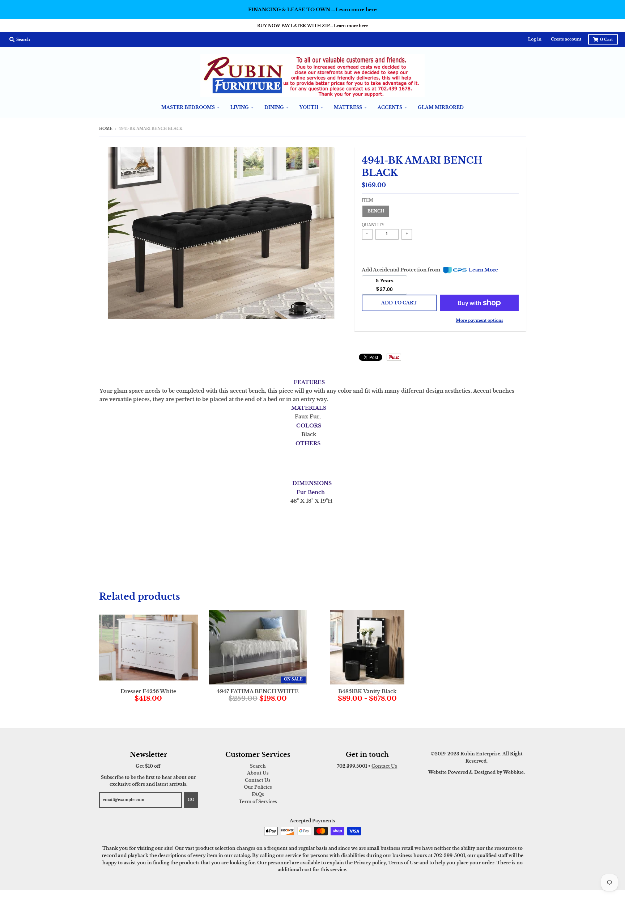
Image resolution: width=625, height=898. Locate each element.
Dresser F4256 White (148, 691)
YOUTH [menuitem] (308, 107)
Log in (534, 39)
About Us (258, 773)
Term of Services (258, 801)
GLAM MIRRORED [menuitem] (441, 107)
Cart (606, 39)
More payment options (479, 320)
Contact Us (258, 780)
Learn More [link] (483, 270)
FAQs (258, 794)
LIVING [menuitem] (239, 107)
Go (191, 800)
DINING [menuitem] (274, 107)
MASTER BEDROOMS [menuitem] (188, 107)
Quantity (373, 225)
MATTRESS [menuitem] (348, 107)
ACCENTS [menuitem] (390, 107)
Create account (566, 39)
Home (105, 129)
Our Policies (258, 787)
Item (367, 200)
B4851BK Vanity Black (367, 691)
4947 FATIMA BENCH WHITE (258, 691)
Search (258, 766)
